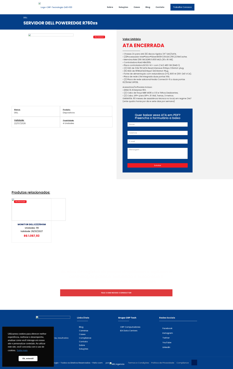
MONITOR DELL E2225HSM (32, 224)
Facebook (167, 328)
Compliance (85, 337)
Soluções (83, 348)
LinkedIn (166, 347)
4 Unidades (68, 123)
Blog (81, 327)
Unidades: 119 (32, 228)
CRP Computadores (130, 327)
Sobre (82, 345)
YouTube (166, 342)
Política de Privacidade (162, 362)
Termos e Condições (138, 362)
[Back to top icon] (194, 362)
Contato (83, 341)
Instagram (167, 333)
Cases (82, 334)
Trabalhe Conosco (182, 7)
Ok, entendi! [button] (28, 358)
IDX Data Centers (128, 330)
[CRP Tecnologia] (55, 7)
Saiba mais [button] (22, 350)
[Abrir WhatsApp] (226, 362)
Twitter (166, 337)
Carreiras (83, 330)
